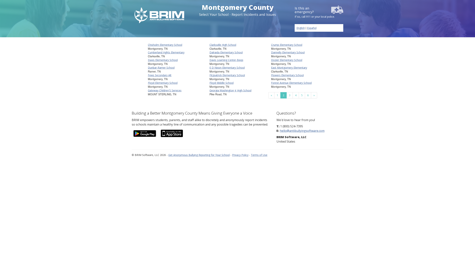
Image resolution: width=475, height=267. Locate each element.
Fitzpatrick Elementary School (227, 75)
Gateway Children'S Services (164, 90)
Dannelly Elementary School (288, 52)
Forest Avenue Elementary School (291, 83)
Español (312, 28)
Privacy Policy (240, 155)
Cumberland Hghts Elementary (166, 52)
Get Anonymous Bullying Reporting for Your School (199, 155)
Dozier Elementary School (286, 60)
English (301, 28)
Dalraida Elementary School (226, 52)
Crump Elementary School (286, 45)
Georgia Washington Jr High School (230, 90)
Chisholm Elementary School (165, 45)
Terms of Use (259, 155)
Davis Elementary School (163, 60)
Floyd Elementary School (163, 83)
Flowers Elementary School (287, 75)
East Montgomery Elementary (289, 67)
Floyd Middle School (221, 83)
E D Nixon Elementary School (227, 67)
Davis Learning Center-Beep (226, 60)
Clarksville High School (222, 45)
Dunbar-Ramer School (161, 67)
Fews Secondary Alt (159, 75)
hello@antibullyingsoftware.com (302, 131)
